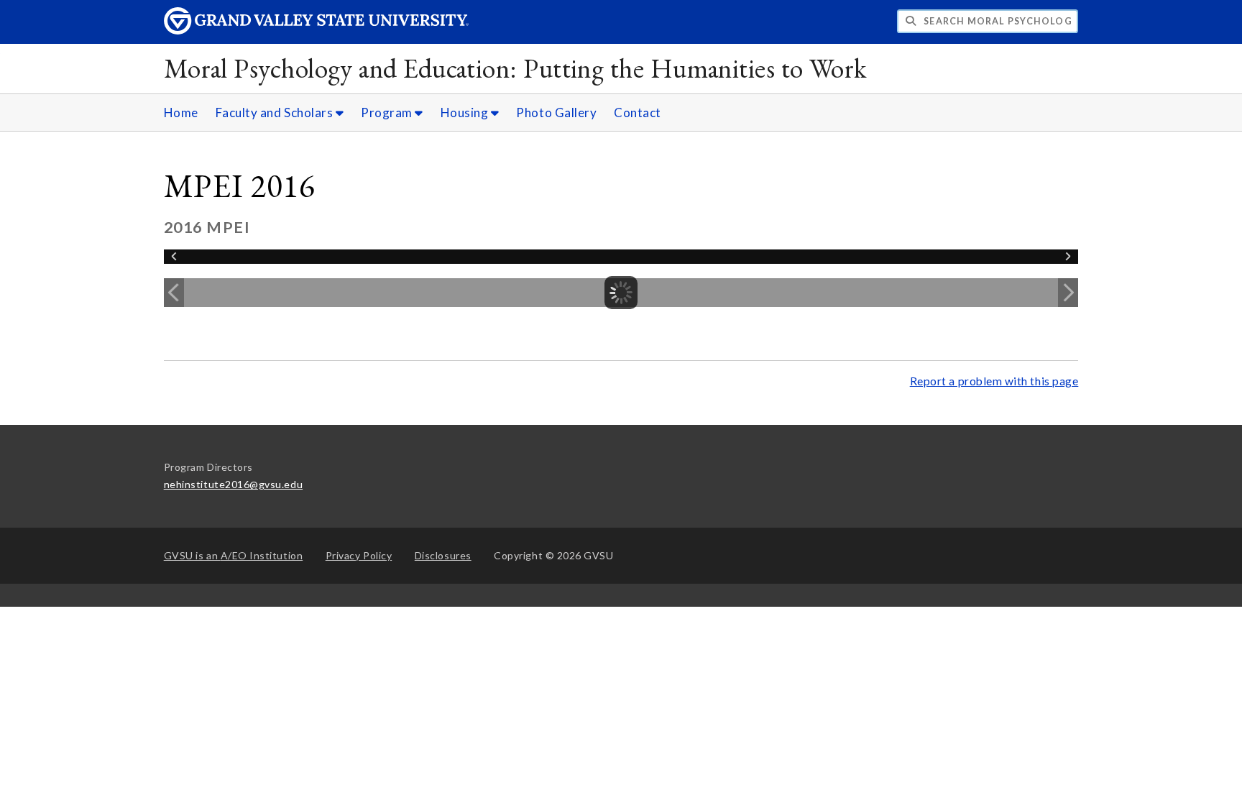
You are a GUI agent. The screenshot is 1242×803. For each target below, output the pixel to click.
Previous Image (174, 292)
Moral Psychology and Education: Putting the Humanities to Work (515, 68)
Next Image (1068, 292)
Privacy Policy (359, 555)
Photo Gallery (556, 112)
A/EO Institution (233, 555)
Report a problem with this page (994, 381)
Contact (637, 112)
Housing (466, 112)
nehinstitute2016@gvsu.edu (233, 484)
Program (388, 112)
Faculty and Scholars (276, 112)
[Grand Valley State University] (316, 30)
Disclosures (443, 555)
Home (181, 112)
